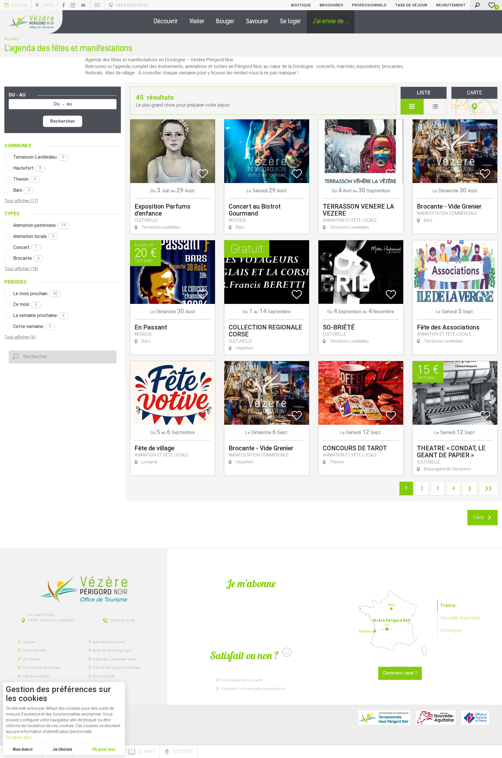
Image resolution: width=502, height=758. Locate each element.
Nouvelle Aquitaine (460, 618)
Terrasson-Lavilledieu (38, 157)
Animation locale (33, 236)
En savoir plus (19, 737)
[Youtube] (83, 5)
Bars (21, 190)
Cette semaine (32, 326)
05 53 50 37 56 (123, 620)
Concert (25, 247)
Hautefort (27, 168)
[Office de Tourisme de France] (475, 717)
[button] (166, 21)
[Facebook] (64, 5)
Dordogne (451, 630)
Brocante (26, 258)
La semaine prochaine (38, 315)
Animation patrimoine (39, 225)
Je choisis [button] (62, 749)
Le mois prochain (35, 293)
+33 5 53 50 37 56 (132, 5)
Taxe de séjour (411, 5)
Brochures (331, 5)
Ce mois (25, 304)
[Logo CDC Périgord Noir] (384, 717)
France (448, 605)
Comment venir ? (400, 673)
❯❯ (488, 488)
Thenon (24, 179)
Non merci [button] (23, 749)
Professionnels (369, 5)
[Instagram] (73, 5)
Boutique (301, 5)
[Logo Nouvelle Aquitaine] (435, 717)
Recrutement (451, 5)
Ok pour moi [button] (103, 749)
